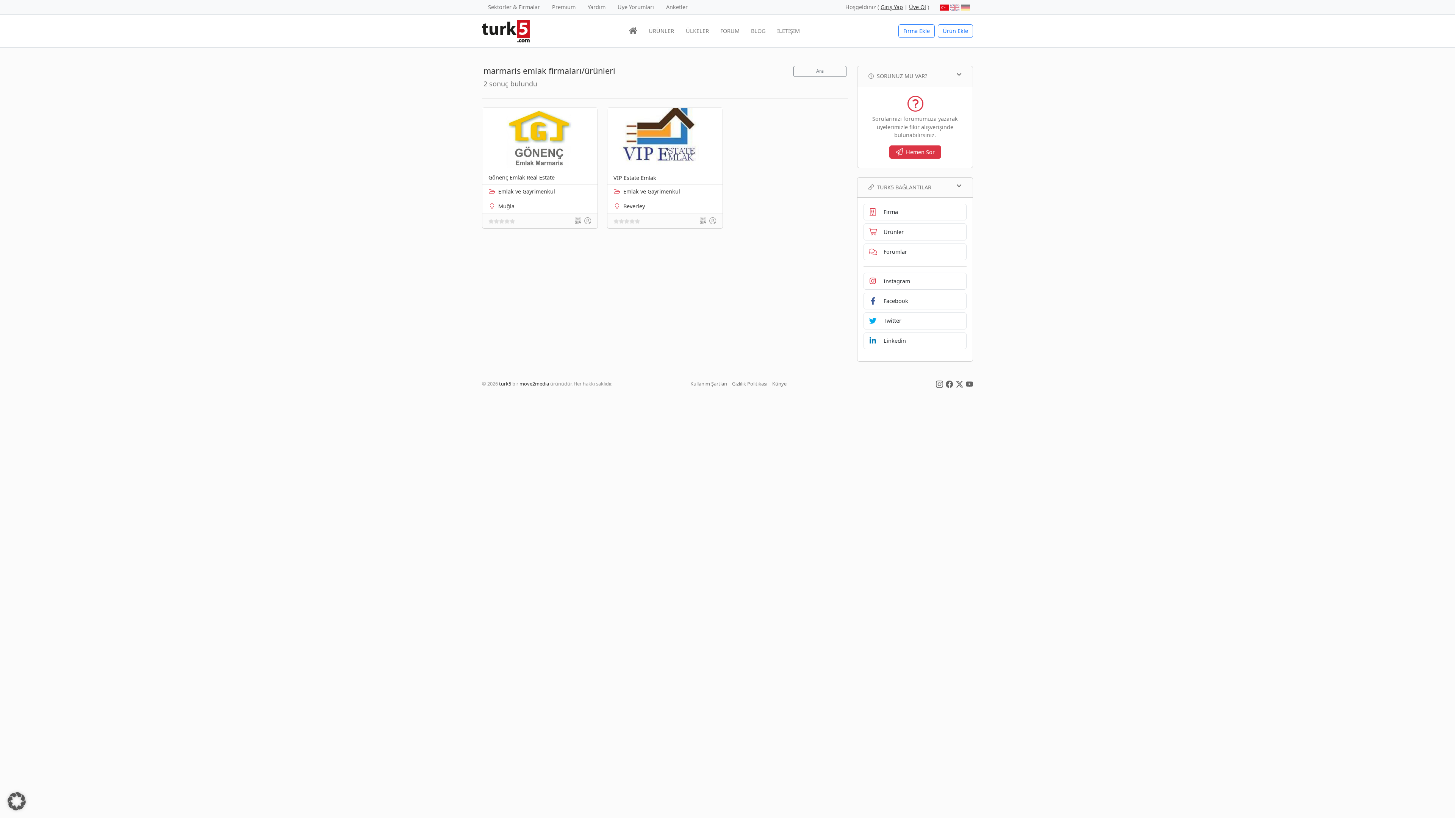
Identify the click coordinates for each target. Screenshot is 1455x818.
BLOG (758, 30)
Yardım (596, 7)
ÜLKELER (697, 30)
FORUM (730, 30)
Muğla (506, 206)
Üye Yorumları (636, 7)
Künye (779, 383)
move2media (534, 383)
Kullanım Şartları (708, 383)
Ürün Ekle (955, 30)
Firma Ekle (916, 30)
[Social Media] (939, 383)
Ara (820, 71)
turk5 (505, 383)
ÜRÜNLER (661, 30)
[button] (16, 801)
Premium (564, 7)
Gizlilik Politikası (749, 383)
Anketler (677, 7)
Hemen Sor (920, 152)
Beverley (634, 206)
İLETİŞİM (788, 30)
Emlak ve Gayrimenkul (526, 191)
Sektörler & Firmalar (514, 7)
